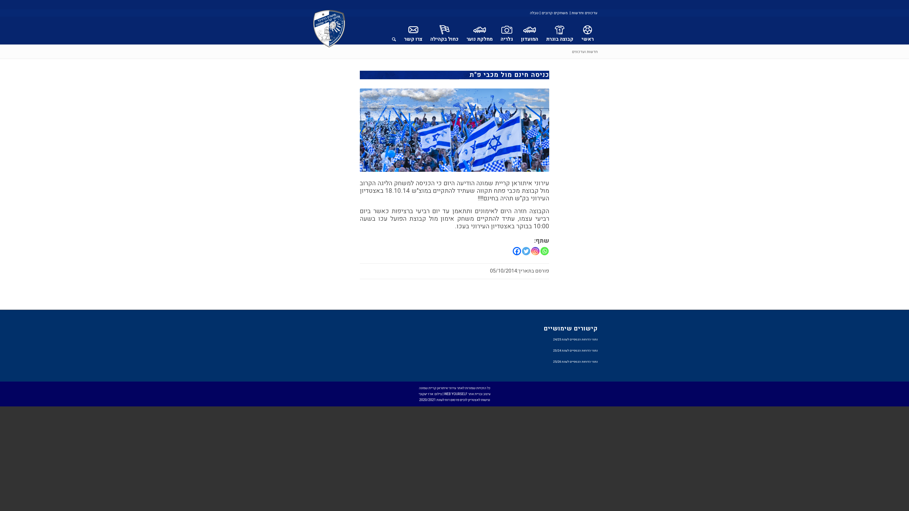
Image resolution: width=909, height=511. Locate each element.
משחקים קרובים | (553, 13)
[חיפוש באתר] (394, 30)
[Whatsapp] (544, 251)
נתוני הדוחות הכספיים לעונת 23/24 (575, 350)
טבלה (534, 13)
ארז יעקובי (426, 394)
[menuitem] (583, 13)
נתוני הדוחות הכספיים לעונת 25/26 (575, 361)
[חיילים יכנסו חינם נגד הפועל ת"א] (454, 130)
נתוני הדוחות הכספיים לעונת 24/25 (575, 339)
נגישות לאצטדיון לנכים (475, 399)
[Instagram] (535, 251)
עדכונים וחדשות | (583, 13)
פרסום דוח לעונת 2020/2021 (439, 399)
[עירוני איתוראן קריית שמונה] (329, 29)
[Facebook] (517, 251)
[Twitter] (526, 251)
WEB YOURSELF (455, 394)
